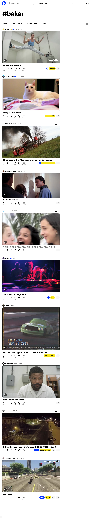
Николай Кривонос (11, 171)
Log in (86, 3)
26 (58, 497)
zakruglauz (8, 305)
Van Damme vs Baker (12, 65)
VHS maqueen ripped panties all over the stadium (24, 352)
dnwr (6, 210)
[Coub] (4, 3)
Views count (32, 24)
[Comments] (12, 68)
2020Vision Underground (14, 294)
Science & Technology (48, 163)
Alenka (7, 258)
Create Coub (43, 3)
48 (58, 203)
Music (52, 297)
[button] (87, 23)
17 (58, 355)
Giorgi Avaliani (9, 363)
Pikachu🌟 (8, 29)
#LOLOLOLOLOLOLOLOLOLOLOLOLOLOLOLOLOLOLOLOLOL (29, 247)
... (57, 247)
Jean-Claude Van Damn (13, 400)
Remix (36, 450)
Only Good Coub (10, 458)
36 (58, 403)
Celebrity (52, 68)
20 (57, 116)
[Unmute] (5, 60)
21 (58, 250)
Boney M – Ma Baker (11, 113)
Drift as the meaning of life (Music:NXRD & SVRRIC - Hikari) (29, 447)
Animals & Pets (50, 115)
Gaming (48, 497)
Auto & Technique (49, 355)
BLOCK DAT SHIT (10, 200)
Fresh (44, 24)
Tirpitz (7, 410)
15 (58, 163)
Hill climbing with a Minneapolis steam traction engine (27, 160)
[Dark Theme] (73, 3)
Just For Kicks (9, 76)
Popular (6, 24)
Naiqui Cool (8, 123)
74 (58, 450)
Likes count (17, 24)
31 (58, 68)
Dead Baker (7, 494)
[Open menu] (1, 517)
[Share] (56, 29)
